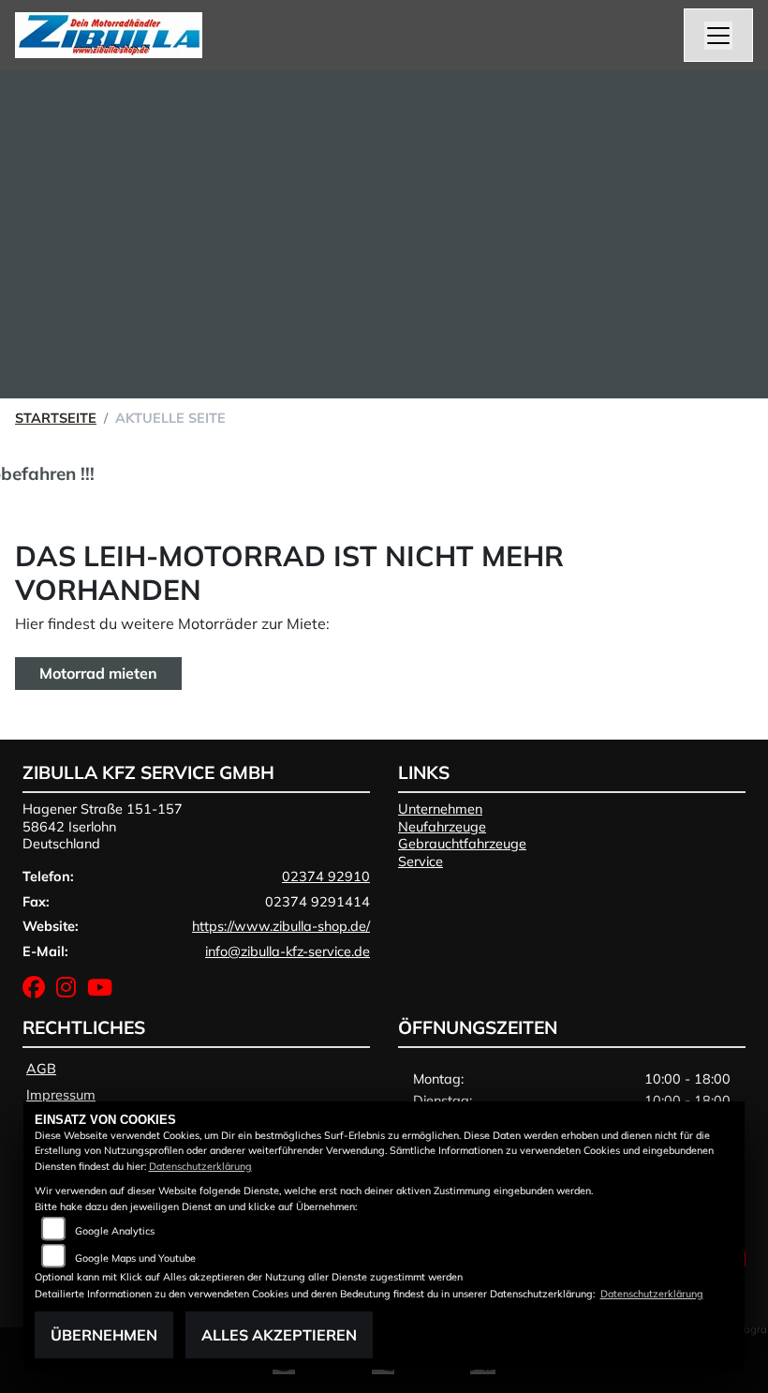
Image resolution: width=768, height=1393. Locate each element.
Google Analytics (115, 1230)
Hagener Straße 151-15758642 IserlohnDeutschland (102, 826)
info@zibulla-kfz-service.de (287, 951)
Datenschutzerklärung (200, 1166)
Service (420, 861)
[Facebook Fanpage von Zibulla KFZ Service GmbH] (39, 990)
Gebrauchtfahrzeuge (462, 843)
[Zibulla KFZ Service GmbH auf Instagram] (71, 990)
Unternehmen (440, 809)
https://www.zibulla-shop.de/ (281, 926)
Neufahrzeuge (442, 826)
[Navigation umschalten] (718, 35)
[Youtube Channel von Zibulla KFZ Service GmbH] (103, 990)
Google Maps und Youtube (135, 1258)
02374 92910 (326, 876)
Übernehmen (104, 1335)
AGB (41, 1068)
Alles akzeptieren (279, 1335)
